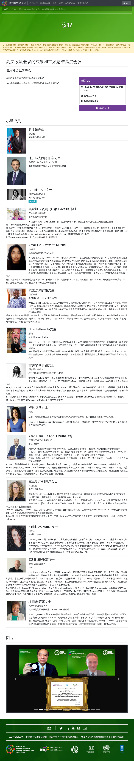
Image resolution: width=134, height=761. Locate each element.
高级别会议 (45, 3)
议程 (14, 9)
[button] (15, 679)
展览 (61, 3)
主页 (6, 9)
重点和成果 (82, 3)
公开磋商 (33, 3)
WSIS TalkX (70, 3)
